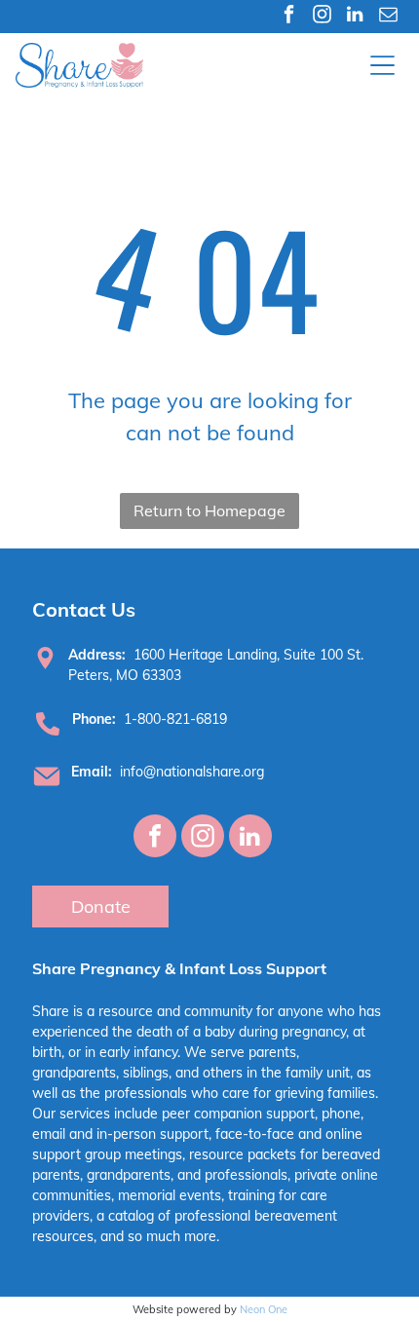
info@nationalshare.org (192, 771)
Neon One (263, 1309)
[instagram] (322, 16)
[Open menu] (382, 65)
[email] (388, 16)
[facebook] (289, 16)
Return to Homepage (209, 510)
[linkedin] (355, 16)
